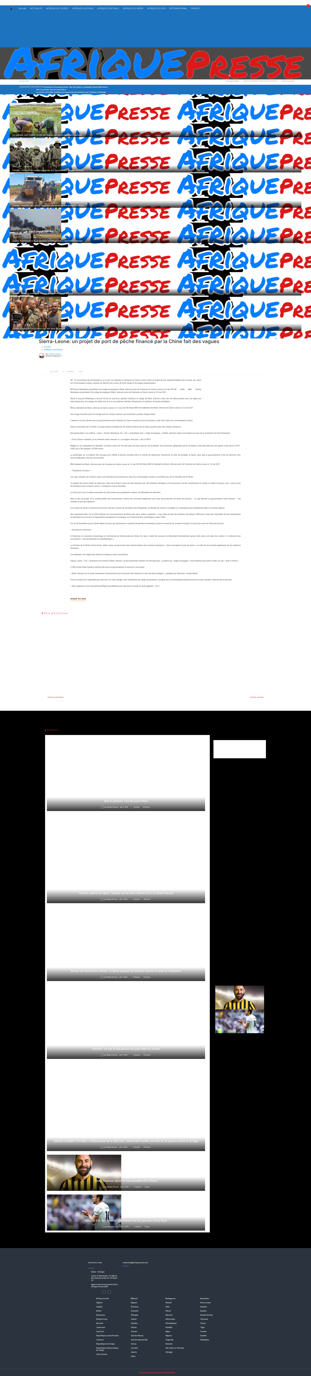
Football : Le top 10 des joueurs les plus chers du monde (126, 1049)
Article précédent (56, 697)
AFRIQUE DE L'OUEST (57, 8)
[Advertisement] (155, 29)
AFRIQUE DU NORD (133, 8)
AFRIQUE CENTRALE (108, 8)
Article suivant (256, 697)
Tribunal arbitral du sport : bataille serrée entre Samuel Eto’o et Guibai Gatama (126, 893)
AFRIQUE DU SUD (156, 8)
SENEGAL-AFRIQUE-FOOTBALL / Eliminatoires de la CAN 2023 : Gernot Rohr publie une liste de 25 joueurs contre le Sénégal (126, 1141)
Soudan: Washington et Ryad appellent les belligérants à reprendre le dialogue (48, 241)
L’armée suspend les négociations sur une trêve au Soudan (39, 328)
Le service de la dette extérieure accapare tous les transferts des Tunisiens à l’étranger (71, 92)
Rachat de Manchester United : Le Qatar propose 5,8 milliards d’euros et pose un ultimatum (126, 971)
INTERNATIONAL (178, 8)
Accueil (22, 8)
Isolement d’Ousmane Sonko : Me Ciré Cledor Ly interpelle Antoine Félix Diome (76, 87)
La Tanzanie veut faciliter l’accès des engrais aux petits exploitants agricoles (47, 135)
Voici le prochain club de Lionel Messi (51, 90)
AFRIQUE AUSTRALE (83, 8)
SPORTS (195, 8)
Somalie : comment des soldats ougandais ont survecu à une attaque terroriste (48, 170)
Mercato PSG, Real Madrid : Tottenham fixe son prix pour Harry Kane (126, 1220)
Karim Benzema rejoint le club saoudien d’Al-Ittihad (126, 1180)
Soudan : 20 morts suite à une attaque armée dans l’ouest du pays (43, 293)
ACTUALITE (36, 8)
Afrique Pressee (54, 354)
